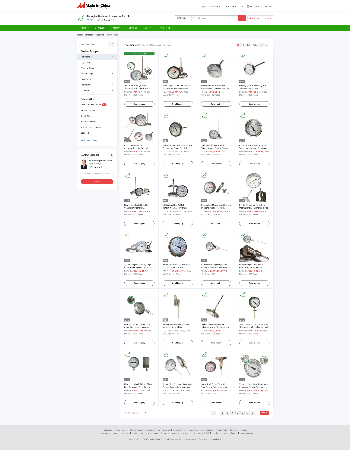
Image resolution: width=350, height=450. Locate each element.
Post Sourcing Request (262, 18)
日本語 (200, 433)
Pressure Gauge (87, 68)
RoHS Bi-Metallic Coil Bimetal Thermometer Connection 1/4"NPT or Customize (215, 88)
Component (86, 90)
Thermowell (86, 84)
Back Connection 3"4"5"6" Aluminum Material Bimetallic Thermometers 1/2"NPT (136, 148)
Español (116, 433)
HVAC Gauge (86, 79)
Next (263, 412)
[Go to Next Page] (266, 45)
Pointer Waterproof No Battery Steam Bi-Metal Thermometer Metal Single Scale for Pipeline (254, 208)
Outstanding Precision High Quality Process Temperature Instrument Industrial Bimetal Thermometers (177, 387)
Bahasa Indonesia (246, 433)
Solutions (133, 27)
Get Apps (253, 6)
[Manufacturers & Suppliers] (94, 5)
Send (97, 181)
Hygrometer (86, 62)
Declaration (203, 439)
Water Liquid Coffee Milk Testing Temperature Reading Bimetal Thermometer (176, 88)
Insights (244, 430)
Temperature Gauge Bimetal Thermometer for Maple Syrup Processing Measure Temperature (138, 88)
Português (125, 433)
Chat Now (96, 167)
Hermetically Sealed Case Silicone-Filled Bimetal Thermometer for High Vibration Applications (215, 387)
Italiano (157, 433)
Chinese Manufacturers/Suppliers (142, 430)
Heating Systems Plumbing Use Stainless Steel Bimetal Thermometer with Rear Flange (252, 88)
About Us (117, 27)
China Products (121, 430)
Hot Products (108, 430)
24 (133, 413)
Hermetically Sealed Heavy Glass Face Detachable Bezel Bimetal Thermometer (138, 387)
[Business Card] (112, 155)
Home (83, 27)
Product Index (222, 430)
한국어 (192, 433)
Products (101, 27)
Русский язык (146, 433)
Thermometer (86, 56)
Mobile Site (234, 430)
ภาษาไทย (215, 433)
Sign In (204, 6)
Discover (148, 27)
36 (139, 412)
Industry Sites (193, 430)
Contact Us (165, 27)
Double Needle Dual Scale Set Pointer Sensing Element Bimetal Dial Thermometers (214, 148)
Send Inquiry (139, 104)
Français (135, 433)
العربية (185, 433)
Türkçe (224, 433)
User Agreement (190, 439)
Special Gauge (87, 73)
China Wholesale (164, 430)
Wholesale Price (179, 430)
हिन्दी (207, 433)
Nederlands (176, 433)
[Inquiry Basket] (241, 6)
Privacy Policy (215, 439)
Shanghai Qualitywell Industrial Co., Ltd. (109, 16)
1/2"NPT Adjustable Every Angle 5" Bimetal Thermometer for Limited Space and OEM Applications (138, 267)
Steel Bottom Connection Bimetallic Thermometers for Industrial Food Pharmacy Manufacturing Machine (254, 327)
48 (145, 412)
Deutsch (166, 433)
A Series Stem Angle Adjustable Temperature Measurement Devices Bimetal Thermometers (216, 267)
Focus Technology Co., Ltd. (157, 439)
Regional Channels (207, 430)
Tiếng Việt (233, 433)
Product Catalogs (91, 140)
